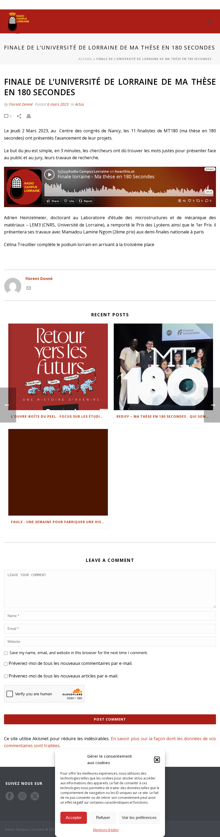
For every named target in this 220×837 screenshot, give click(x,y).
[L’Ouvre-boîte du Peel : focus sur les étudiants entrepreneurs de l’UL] (58, 367)
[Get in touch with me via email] (29, 287)
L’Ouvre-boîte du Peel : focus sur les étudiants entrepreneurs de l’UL (59, 416)
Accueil (85, 59)
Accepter (74, 817)
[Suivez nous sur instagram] (22, 796)
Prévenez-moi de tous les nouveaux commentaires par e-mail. (70, 663)
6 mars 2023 (58, 104)
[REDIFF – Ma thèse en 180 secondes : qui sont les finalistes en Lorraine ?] (163, 367)
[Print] (31, 116)
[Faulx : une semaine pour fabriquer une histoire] (58, 472)
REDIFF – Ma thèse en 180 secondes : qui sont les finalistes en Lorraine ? (164, 416)
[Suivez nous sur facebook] (9, 796)
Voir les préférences (139, 817)
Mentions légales (106, 830)
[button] (157, 759)
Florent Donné (21, 104)
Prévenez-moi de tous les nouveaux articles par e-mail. (63, 676)
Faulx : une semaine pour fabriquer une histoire (59, 522)
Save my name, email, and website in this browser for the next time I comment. (79, 652)
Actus (79, 104)
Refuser (103, 817)
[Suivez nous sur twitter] (35, 796)
